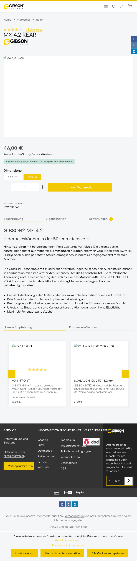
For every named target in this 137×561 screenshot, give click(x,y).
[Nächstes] (125, 374)
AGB (63, 468)
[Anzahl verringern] (7, 187)
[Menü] (106, 6)
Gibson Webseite (44, 464)
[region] (68, 96)
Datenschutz (69, 462)
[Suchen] (113, 6)
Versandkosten (70, 457)
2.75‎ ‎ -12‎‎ (13, 177)
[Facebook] (134, 39)
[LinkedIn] (134, 51)
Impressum (68, 439)
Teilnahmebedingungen (76, 451)
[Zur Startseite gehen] (14, 6)
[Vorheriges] (11, 374)
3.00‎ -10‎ (32, 177)
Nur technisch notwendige (62, 553)
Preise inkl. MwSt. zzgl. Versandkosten (28, 154)
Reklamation (46, 456)
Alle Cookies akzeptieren (108, 553)
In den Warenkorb (80, 187)
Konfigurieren (24, 553)
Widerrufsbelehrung (73, 445)
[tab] (23, 219)
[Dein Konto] (121, 6)
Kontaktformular (14, 455)
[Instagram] (134, 45)
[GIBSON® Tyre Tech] (68, 42)
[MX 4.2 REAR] (68, 96)
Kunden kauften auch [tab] (84, 327)
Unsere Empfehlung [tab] (18, 327)
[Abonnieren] (129, 481)
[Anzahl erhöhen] (42, 187)
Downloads (45, 450)
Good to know (43, 442)
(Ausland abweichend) (60, 161)
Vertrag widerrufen (20, 465)
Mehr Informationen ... (68, 540)
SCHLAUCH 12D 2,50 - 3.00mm (93, 380)
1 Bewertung (34, 29)
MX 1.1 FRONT (21, 380)
